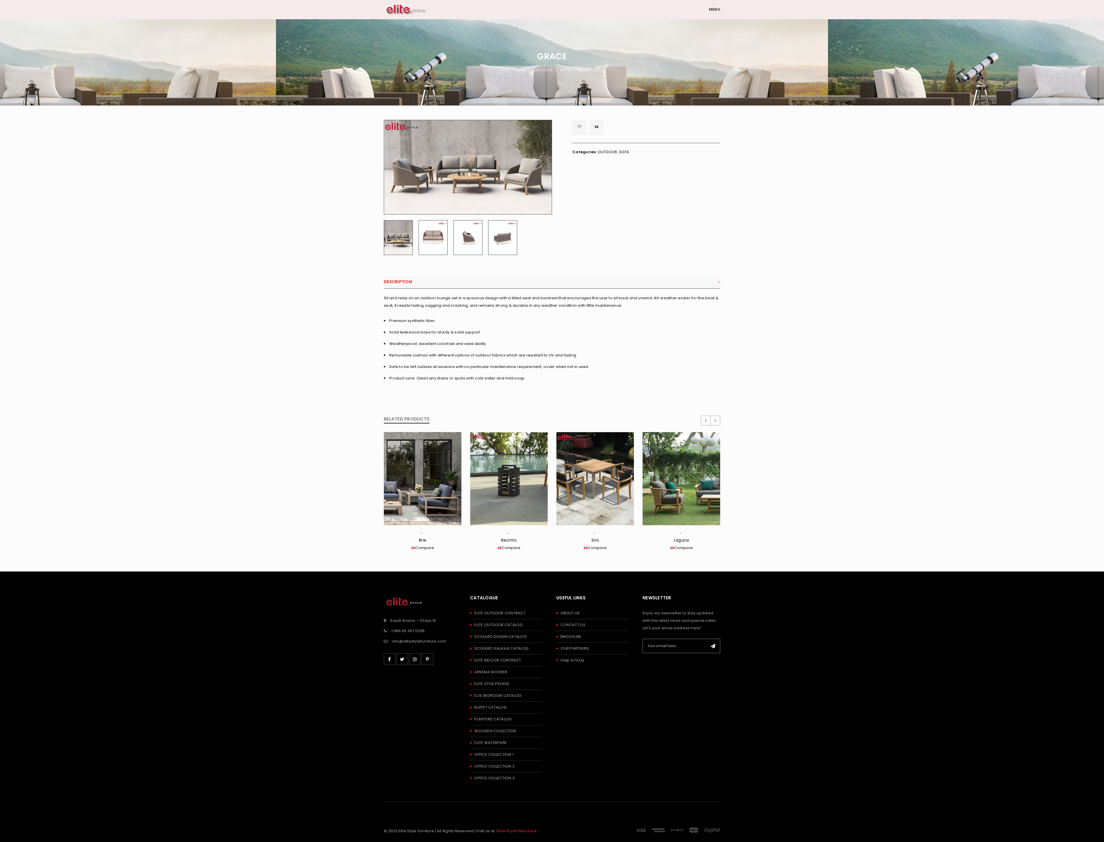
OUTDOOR (543, 70)
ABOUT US (570, 613)
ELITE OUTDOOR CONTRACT (500, 613)
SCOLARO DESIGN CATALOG (500, 636)
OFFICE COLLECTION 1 (493, 754)
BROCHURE (571, 636)
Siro (595, 540)
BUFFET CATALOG (490, 707)
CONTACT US (573, 625)
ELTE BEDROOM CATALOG (497, 695)
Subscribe (713, 646)
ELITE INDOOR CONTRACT (497, 660)
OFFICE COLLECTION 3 (494, 778)
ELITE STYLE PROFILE (491, 683)
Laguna (681, 540)
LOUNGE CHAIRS (423, 533)
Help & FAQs (572, 660)
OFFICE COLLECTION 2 (494, 766)
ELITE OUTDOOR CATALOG (498, 625)
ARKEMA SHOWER (490, 672)
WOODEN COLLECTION (495, 731)
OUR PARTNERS (575, 648)
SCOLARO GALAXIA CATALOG (501, 648)
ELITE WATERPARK (490, 742)
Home (520, 70)
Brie (422, 540)
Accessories (510, 533)
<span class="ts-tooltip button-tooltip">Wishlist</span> (579, 127)
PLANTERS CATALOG (492, 719)
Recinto (509, 540)
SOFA (565, 70)
